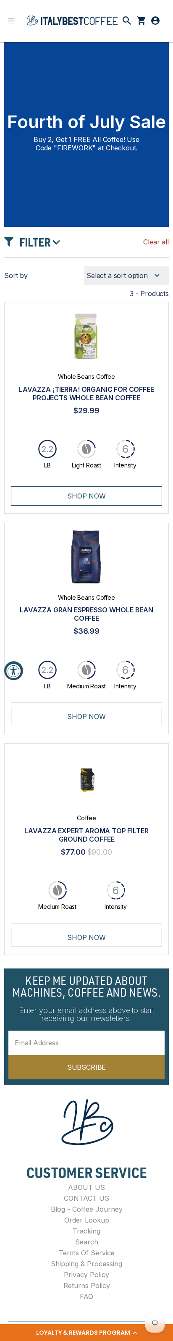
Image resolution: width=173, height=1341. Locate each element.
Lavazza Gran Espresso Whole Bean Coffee (86, 614)
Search (86, 1242)
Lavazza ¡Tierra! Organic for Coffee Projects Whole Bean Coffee (86, 393)
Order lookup (86, 1220)
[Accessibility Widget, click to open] (13, 670)
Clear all (156, 242)
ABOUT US (86, 1187)
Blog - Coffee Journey (87, 1209)
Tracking (86, 1231)
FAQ (86, 1296)
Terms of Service (87, 1252)
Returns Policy (86, 1285)
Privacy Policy (86, 1274)
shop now (86, 496)
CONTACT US (86, 1198)
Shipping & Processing (86, 1263)
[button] (86, 1332)
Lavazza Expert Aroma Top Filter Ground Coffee (86, 835)
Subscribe (86, 1067)
